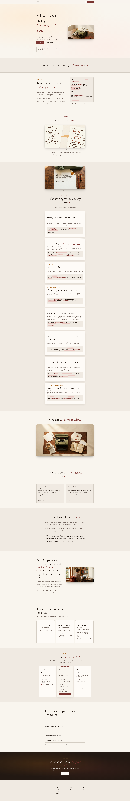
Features (50, 1)
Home (46, 1)
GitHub (92, 798)
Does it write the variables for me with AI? (54, 726)
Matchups (63, 1)
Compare (58, 791)
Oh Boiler (38, 2)
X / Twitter (87, 798)
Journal (58, 1)
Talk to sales (82, 694)
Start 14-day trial (65, 694)
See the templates (50, 42)
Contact (79, 1)
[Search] (86, 2)
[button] (50, 493)
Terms (84, 787)
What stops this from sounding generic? (53, 735)
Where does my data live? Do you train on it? (55, 740)
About (75, 1)
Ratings (67, 1)
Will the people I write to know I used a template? (56, 745)
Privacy (84, 789)
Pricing (54, 1)
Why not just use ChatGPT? (51, 731)
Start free (47, 694)
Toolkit (71, 1)
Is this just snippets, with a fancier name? (54, 721)
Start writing (90, 1)
